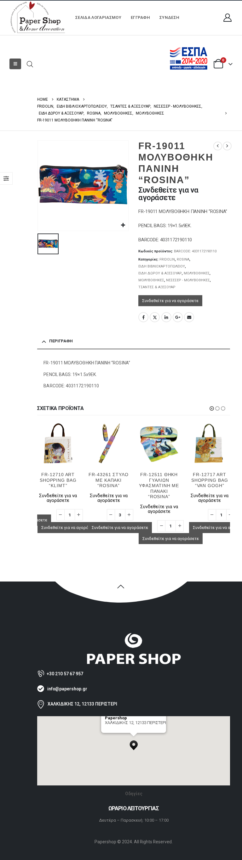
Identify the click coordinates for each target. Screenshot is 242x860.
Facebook (143, 317)
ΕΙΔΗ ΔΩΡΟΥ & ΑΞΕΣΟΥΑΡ (160, 273)
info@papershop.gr (67, 688)
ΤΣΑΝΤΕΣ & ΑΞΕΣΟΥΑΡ (157, 287)
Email (189, 317)
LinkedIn (166, 317)
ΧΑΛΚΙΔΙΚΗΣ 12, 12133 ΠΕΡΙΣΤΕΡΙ (82, 703)
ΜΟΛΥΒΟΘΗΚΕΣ (197, 273)
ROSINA (183, 259)
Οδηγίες (133, 793)
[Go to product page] (63, 443)
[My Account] (228, 18)
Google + (178, 317)
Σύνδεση (169, 17)
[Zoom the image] (133, 635)
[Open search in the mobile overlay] (30, 63)
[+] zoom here (116, 730)
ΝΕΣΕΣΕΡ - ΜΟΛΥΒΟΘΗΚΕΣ (188, 280)
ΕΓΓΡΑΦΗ (140, 17)
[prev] (217, 146)
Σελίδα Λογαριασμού (98, 17)
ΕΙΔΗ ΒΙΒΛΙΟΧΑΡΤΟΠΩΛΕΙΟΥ (161, 266)
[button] (15, 64)
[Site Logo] (37, 18)
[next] (227, 146)
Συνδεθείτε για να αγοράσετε (170, 300)
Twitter (155, 317)
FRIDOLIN (167, 259)
